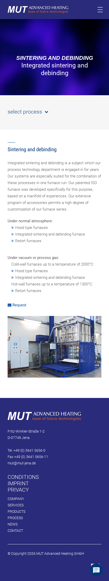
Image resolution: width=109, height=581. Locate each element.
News (12, 524)
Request (18, 305)
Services (16, 505)
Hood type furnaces (31, 227)
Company (16, 499)
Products (16, 511)
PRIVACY (18, 490)
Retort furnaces (28, 241)
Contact (15, 531)
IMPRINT (18, 483)
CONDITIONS (23, 477)
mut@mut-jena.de (22, 463)
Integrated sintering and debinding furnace (50, 234)
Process (15, 518)
